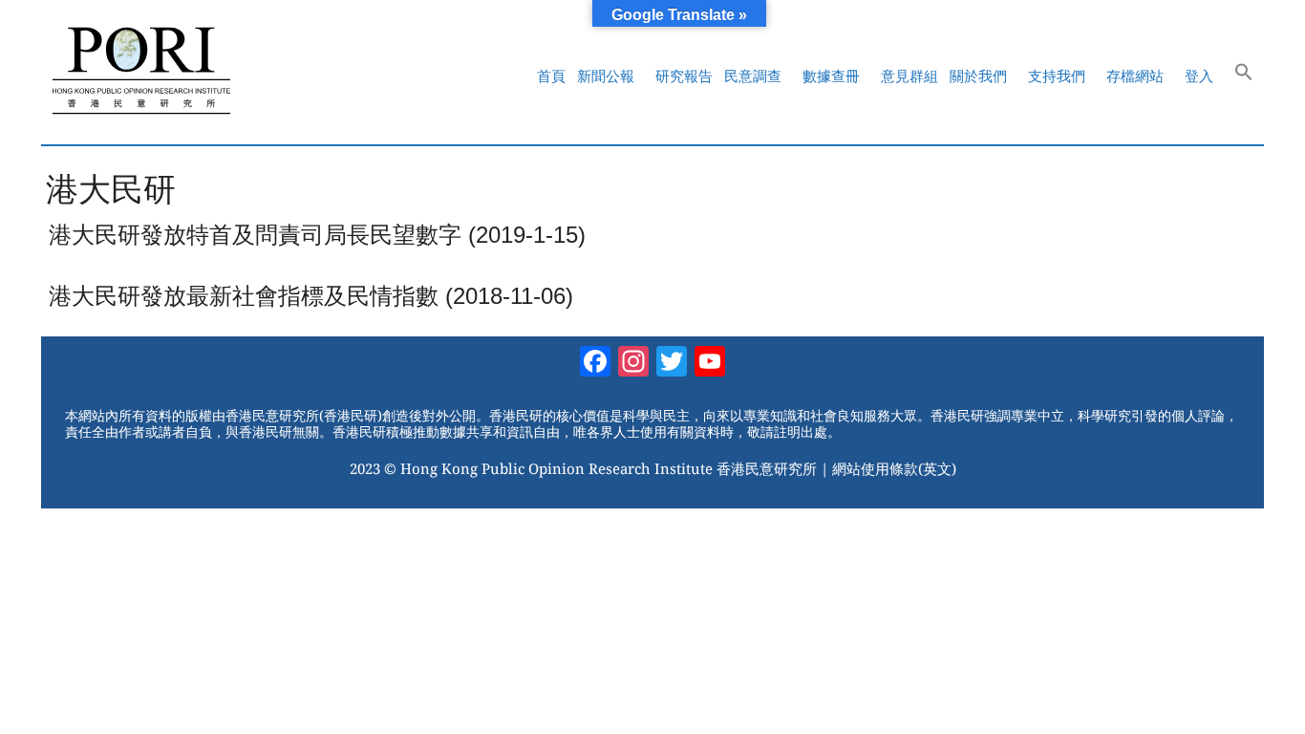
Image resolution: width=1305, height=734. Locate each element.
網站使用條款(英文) (894, 468)
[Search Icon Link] (1244, 76)
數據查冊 (831, 76)
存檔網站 (1135, 76)
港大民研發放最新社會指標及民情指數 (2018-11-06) (311, 296)
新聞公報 (605, 76)
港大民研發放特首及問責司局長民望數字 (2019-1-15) (317, 235)
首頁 (551, 76)
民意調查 (752, 76)
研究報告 (684, 76)
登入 (1199, 76)
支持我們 (1056, 76)
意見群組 (909, 76)
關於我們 (978, 76)
